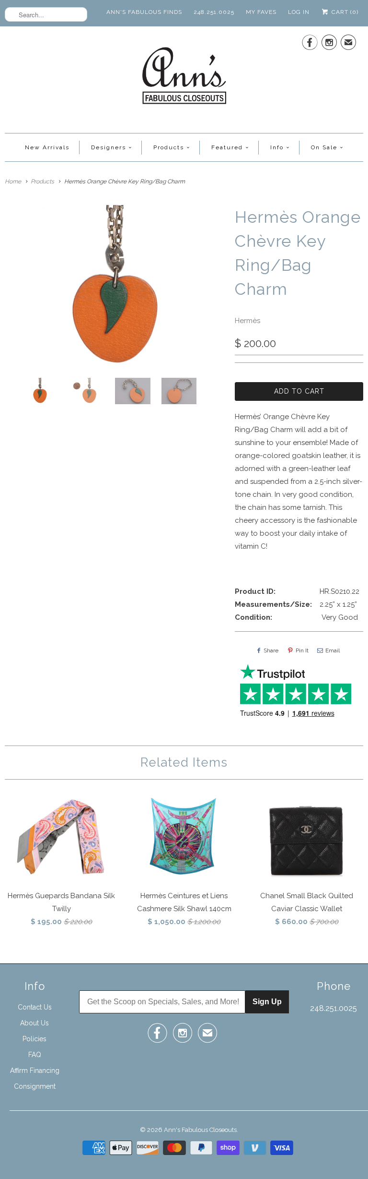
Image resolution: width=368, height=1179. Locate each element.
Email (332, 650)
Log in (299, 12)
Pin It (302, 650)
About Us (34, 1023)
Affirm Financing (34, 1070)
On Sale (324, 147)
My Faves (261, 12)
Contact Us (35, 1007)
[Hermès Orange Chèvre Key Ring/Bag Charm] (115, 288)
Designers (108, 147)
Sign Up (267, 1002)
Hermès (247, 320)
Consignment (35, 1086)
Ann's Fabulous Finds (144, 12)
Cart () (344, 12)
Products (168, 147)
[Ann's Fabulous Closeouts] (184, 78)
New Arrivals (47, 147)
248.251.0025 (214, 12)
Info (277, 147)
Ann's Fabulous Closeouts (200, 1129)
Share (271, 650)
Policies (34, 1039)
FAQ (34, 1055)
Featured (227, 147)
